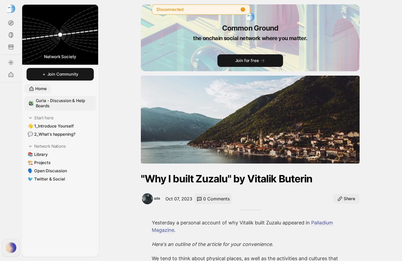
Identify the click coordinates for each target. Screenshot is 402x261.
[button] (60, 103)
